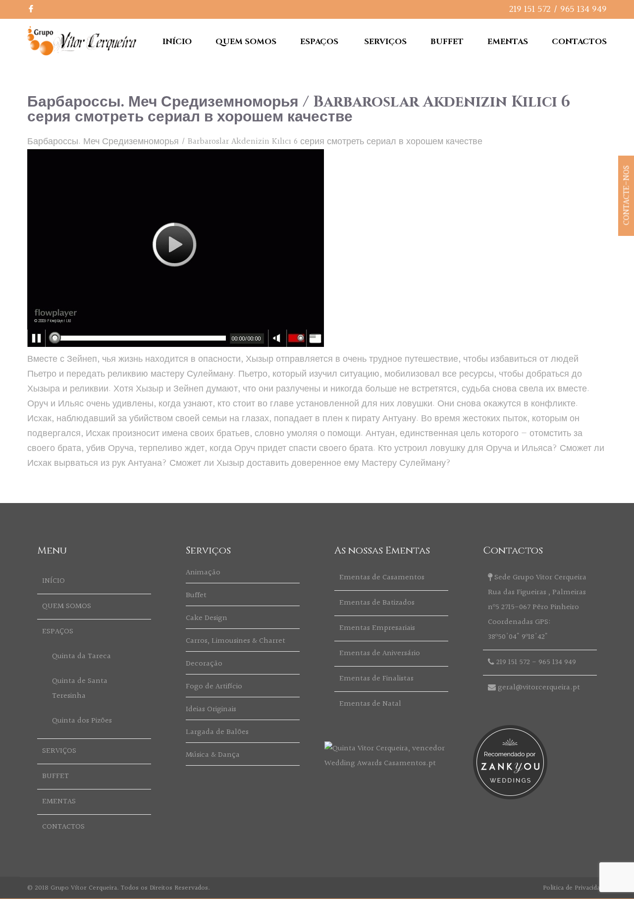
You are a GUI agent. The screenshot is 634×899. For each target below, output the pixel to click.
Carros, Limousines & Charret (235, 641)
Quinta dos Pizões (82, 721)
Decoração (204, 664)
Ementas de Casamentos (381, 577)
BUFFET (447, 41)
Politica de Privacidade (575, 888)
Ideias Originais (211, 709)
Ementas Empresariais (377, 628)
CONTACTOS (579, 41)
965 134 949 (583, 9)
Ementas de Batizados (377, 603)
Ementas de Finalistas (376, 679)
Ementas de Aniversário (379, 653)
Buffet (196, 595)
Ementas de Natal (370, 704)
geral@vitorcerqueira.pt (539, 687)
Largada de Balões (217, 732)
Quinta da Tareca (81, 656)
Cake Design (206, 618)
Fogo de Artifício (214, 686)
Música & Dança (213, 755)
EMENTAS (507, 41)
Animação (203, 572)
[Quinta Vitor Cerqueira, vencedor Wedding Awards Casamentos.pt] (391, 763)
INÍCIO (177, 41)
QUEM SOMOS (245, 41)
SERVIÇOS (385, 41)
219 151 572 (530, 9)
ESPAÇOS (319, 41)
